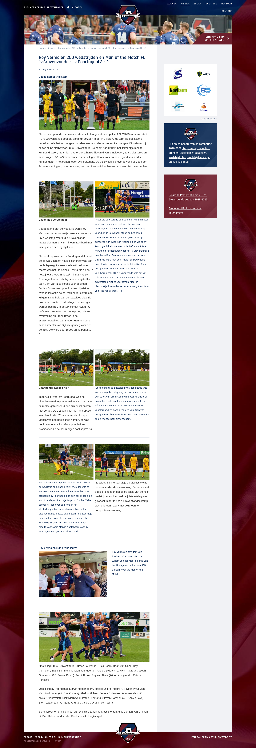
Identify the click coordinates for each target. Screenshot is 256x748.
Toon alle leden (208, 118)
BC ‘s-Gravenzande (128, 15)
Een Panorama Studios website (211, 737)
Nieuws (51, 48)
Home (41, 48)
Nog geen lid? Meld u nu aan (215, 38)
